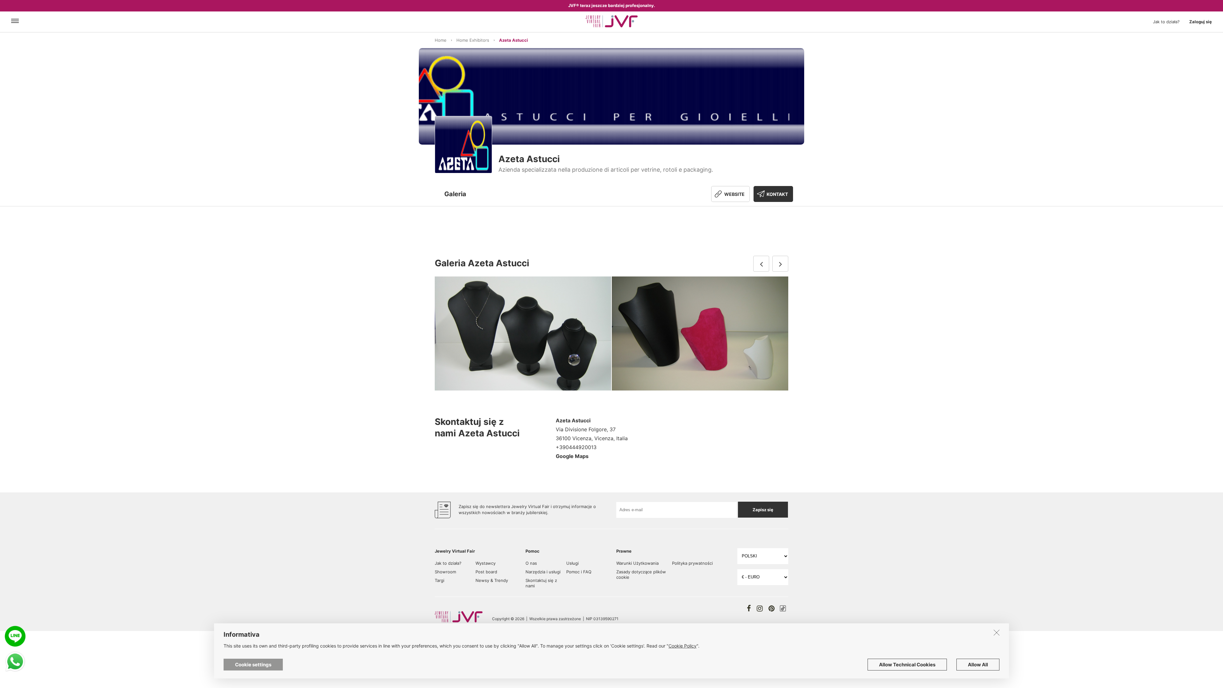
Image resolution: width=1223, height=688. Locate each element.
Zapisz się (763, 509)
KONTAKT (777, 194)
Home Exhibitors (472, 40)
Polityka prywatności (692, 563)
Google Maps (572, 456)
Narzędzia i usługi (543, 571)
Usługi (572, 563)
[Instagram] (760, 608)
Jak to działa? (1166, 21)
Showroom (445, 571)
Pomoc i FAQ (578, 571)
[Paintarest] (772, 608)
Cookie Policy (683, 646)
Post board (486, 571)
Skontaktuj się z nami (541, 583)
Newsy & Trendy (492, 580)
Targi (439, 580)
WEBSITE (734, 194)
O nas (531, 563)
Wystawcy (486, 563)
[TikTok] (782, 608)
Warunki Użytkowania (637, 563)
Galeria (455, 194)
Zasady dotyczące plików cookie (641, 574)
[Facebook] (749, 608)
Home (441, 40)
